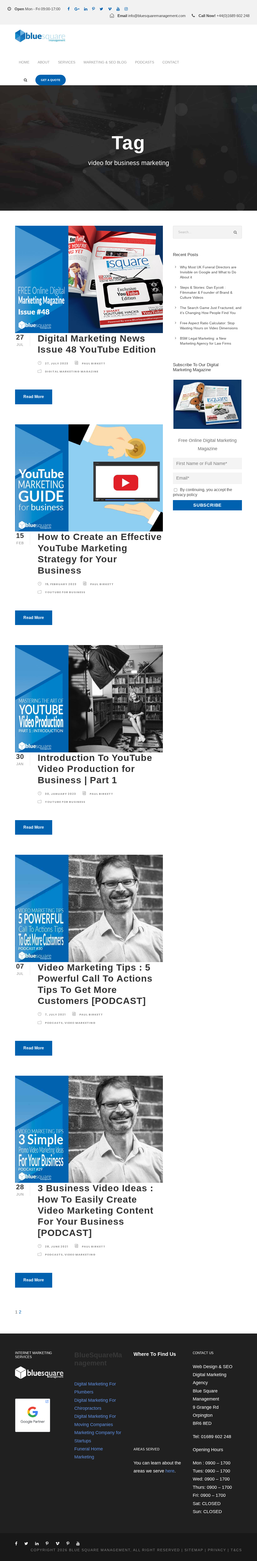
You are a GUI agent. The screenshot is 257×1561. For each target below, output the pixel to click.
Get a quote (50, 80)
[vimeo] (110, 9)
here (169, 1470)
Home (24, 62)
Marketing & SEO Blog (105, 62)
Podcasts (144, 62)
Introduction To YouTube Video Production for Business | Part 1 (95, 769)
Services (66, 62)
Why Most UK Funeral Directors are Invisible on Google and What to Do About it (208, 272)
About (44, 62)
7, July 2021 (55, 1014)
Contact (170, 62)
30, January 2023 (60, 794)
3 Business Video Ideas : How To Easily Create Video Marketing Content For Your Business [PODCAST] (95, 1210)
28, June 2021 (56, 1246)
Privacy (217, 1550)
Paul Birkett (93, 363)
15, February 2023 (61, 584)
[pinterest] (93, 9)
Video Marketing (80, 1023)
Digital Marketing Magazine (71, 371)
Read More (33, 397)
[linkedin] (85, 9)
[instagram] (126, 9)
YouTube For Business (65, 592)
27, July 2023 (56, 363)
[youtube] (118, 9)
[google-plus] (77, 9)
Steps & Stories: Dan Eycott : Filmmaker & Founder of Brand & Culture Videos (206, 292)
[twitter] (101, 9)
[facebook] (69, 9)
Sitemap (193, 1550)
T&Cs (236, 1550)
